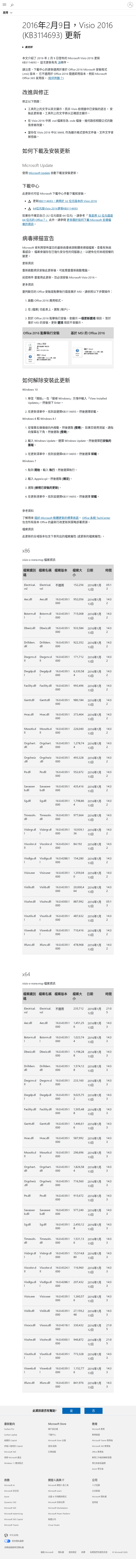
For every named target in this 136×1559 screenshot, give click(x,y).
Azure (6, 1496)
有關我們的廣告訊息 (98, 1552)
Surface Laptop (10, 1434)
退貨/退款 (52, 1446)
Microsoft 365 (10, 1451)
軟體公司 (52, 1519)
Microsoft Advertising (13, 1513)
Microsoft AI (9, 1485)
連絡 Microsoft (47, 1552)
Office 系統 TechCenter (96, 518)
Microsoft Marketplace (58, 1508)
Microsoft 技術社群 (56, 1502)
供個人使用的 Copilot (13, 1446)
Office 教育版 (97, 1451)
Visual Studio (54, 1525)
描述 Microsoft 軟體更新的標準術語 (56, 518)
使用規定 (72, 1552)
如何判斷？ (56, 78)
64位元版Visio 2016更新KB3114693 (55, 208)
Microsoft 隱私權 (99, 1496)
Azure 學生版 (97, 1468)
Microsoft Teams (11, 1525)
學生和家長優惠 (99, 1463)
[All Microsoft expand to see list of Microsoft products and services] (4, 5)
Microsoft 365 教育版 (101, 1446)
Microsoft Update (39, 173)
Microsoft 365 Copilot (13, 1519)
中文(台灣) (14, 1535)
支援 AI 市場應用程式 (57, 1496)
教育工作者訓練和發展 (102, 1457)
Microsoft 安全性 (11, 1491)
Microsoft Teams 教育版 (102, 1440)
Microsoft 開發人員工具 (58, 1485)
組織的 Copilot (10, 1440)
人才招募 (96, 1485)
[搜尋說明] (12, 4)
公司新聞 (96, 1491)
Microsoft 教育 (98, 1429)
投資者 (95, 1502)
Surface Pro (9, 1429)
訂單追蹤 (52, 1451)
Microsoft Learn (55, 1491)
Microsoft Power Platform (59, 1513)
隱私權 (61, 1552)
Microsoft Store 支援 (57, 1440)
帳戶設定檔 (53, 1429)
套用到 (28, 47)
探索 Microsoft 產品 (12, 1457)
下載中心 (52, 1434)
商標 (83, 1552)
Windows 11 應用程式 (13, 1463)
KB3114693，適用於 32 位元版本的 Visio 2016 (68, 201)
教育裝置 (96, 1434)
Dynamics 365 (10, 1502)
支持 (6, 12)
